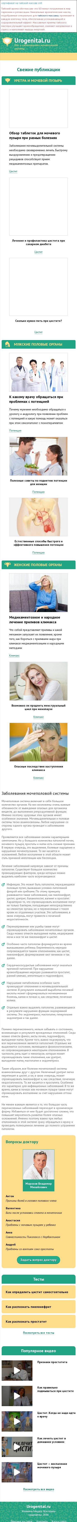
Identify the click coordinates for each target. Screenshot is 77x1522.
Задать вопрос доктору (38, 1260)
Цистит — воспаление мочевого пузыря (52, 1465)
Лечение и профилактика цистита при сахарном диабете (38, 242)
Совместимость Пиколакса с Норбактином (33, 1237)
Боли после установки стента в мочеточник (34, 1213)
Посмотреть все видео (38, 1489)
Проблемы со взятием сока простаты (30, 1249)
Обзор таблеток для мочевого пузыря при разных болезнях (34, 135)
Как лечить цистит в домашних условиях (51, 1440)
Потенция (15, 430)
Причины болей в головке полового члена (31, 1200)
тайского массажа (48, 15)
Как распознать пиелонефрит (28, 1307)
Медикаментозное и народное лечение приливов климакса (34, 619)
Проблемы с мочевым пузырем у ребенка (31, 1225)
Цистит (13, 171)
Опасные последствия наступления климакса (38, 768)
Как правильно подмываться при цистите (55, 1389)
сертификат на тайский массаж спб (21, 3)
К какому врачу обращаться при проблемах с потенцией (36, 399)
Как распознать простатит (26, 1321)
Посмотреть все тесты (38, 1333)
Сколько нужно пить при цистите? (38, 321)
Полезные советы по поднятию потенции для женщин (38, 482)
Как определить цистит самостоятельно (37, 1292)
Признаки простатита (52, 1362)
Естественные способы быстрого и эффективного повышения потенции (38, 543)
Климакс (14, 655)
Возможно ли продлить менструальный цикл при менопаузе (38, 707)
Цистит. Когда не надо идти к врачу (56, 1414)
